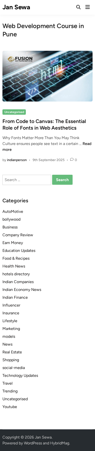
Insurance (10, 313)
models (8, 336)
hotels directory (16, 274)
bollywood (11, 219)
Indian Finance (15, 297)
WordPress (33, 443)
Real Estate (12, 352)
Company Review (17, 235)
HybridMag (59, 443)
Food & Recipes (15, 258)
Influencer (11, 305)
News (7, 344)
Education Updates (18, 250)
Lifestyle (9, 320)
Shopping (10, 360)
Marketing (11, 328)
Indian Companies (18, 281)
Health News (13, 266)
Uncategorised (14, 112)
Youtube (9, 406)
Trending (10, 391)
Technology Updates (20, 375)
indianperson (17, 160)
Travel (7, 383)
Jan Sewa (16, 7)
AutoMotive (12, 211)
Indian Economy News (21, 289)
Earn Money (12, 242)
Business (10, 227)
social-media (13, 367)
